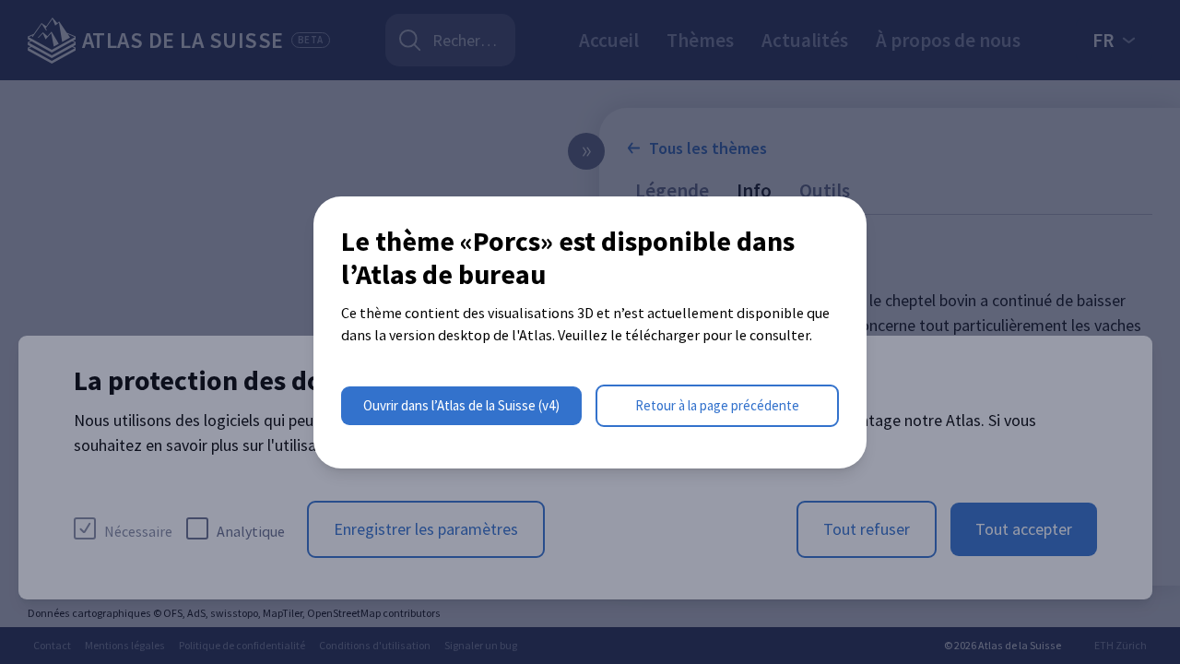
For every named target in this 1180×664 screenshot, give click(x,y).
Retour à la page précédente (717, 405)
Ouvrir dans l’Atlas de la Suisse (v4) (461, 405)
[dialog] (590, 332)
